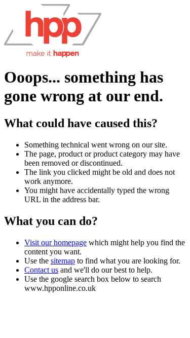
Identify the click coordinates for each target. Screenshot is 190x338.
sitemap (63, 260)
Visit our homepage (55, 242)
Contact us (41, 270)
